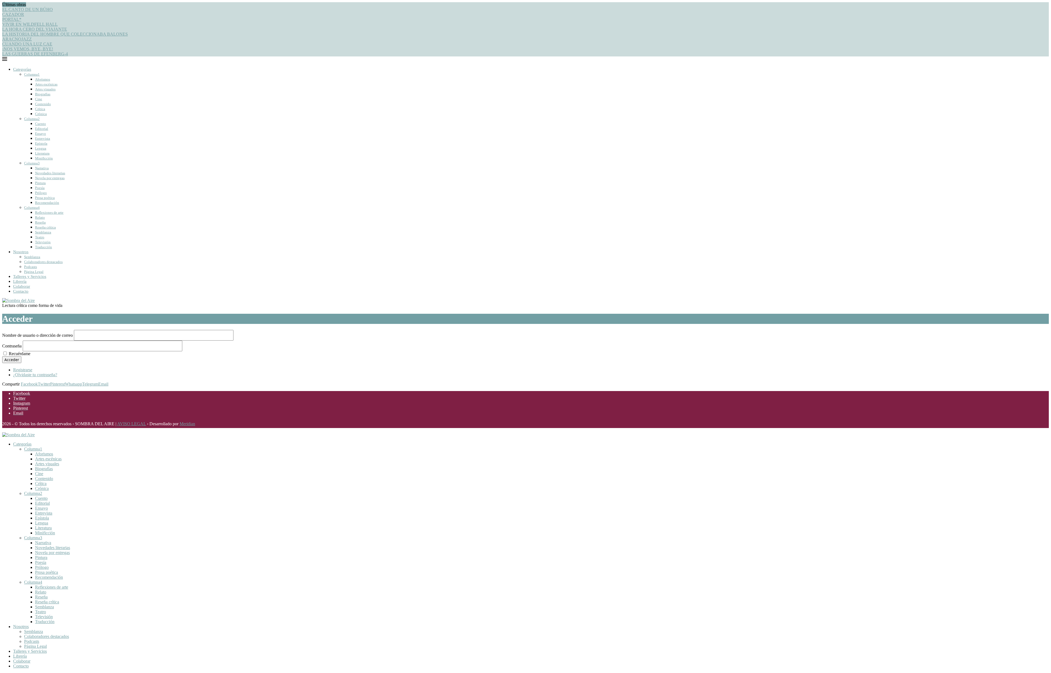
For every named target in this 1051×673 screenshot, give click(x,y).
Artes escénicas (46, 84)
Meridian (187, 423)
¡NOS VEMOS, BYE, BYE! (27, 49)
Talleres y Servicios (29, 276)
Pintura (40, 183)
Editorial (41, 129)
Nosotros (20, 252)
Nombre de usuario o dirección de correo (37, 335)
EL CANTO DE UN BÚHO (27, 9)
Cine (38, 99)
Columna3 (32, 163)
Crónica (41, 114)
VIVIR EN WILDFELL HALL (30, 24)
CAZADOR (13, 14)
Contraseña (12, 346)
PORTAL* (11, 19)
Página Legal (34, 272)
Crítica (40, 109)
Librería (20, 281)
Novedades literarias (50, 173)
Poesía (40, 188)
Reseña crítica (45, 227)
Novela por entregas (50, 178)
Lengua (40, 148)
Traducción (43, 247)
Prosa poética (45, 198)
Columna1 (32, 74)
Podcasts (30, 267)
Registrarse (22, 369)
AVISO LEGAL (131, 423)
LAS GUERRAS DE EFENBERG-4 (35, 54)
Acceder (11, 359)
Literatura (42, 153)
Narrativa (42, 168)
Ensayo (40, 134)
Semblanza (43, 232)
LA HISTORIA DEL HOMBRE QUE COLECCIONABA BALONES (65, 34)
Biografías (42, 94)
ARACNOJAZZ (17, 39)
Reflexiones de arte (49, 212)
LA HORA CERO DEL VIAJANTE (34, 29)
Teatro (39, 237)
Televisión (43, 242)
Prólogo (41, 193)
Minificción (44, 158)
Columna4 (32, 208)
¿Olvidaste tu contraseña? (35, 374)
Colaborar (21, 286)
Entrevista (42, 138)
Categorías (22, 69)
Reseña (40, 222)
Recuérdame (19, 353)
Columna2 (32, 119)
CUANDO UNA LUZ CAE (27, 44)
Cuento (40, 124)
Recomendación (47, 203)
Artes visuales (45, 89)
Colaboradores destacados (43, 262)
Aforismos (42, 79)
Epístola (41, 143)
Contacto (20, 291)
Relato (40, 217)
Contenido (43, 104)
